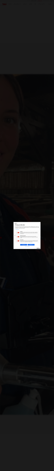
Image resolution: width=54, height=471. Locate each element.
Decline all (31, 244)
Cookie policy (17, 229)
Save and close (27, 246)
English (16, 223)
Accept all (23, 244)
